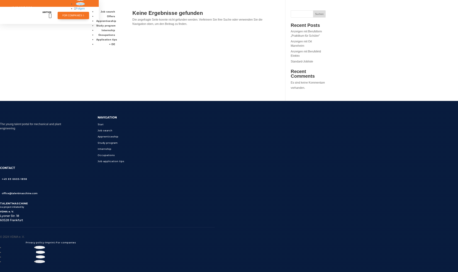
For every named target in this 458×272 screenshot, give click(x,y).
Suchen (319, 14)
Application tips (106, 39)
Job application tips (111, 161)
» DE (112, 44)
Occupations (106, 34)
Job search (108, 11)
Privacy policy (35, 242)
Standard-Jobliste (302, 61)
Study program (106, 25)
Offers (111, 16)
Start (101, 124)
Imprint (50, 242)
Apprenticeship (106, 21)
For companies (72, 15)
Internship (108, 30)
